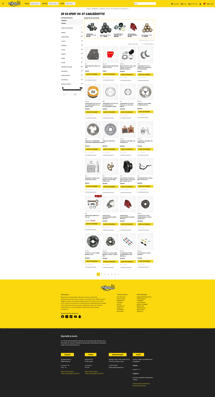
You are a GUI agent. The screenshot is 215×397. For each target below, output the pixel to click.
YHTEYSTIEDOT (121, 299)
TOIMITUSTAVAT (141, 308)
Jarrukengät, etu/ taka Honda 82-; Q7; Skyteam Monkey (127, 105)
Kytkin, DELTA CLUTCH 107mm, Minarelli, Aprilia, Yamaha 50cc (144, 217)
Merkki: (44, 3)
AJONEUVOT (120, 308)
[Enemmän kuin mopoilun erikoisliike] (13, 3)
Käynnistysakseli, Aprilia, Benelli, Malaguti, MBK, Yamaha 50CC (110, 180)
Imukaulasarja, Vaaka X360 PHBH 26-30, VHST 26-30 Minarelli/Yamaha (128, 67)
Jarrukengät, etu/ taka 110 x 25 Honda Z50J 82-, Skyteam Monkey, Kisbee (110, 105)
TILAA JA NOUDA (141, 302)
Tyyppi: (27, 3)
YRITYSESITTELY (121, 297)
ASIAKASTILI (140, 311)
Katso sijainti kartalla (67, 371)
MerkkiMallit (95, 8)
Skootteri (102, 8)
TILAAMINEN (140, 300)
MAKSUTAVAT (140, 306)
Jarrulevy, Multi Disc (109, 141)
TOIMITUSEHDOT (141, 299)
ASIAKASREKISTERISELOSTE (144, 297)
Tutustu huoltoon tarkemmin (141, 383)
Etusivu (89, 8)
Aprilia (108, 8)
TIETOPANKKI (120, 309)
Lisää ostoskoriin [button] (92, 74)
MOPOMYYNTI (120, 300)
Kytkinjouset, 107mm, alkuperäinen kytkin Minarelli (126, 254)
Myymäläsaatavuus (91, 80)
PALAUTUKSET (140, 309)
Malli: (62, 3)
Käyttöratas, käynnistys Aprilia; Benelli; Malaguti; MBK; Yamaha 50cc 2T (127, 180)
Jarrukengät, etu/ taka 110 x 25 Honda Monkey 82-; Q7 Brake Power (93, 105)
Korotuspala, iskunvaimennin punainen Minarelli (127, 217)
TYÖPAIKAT (120, 302)
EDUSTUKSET (120, 311)
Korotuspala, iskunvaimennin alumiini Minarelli (109, 217)
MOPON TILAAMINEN (142, 304)
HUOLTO (119, 304)
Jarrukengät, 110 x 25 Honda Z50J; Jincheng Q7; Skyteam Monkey (144, 67)
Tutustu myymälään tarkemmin (70, 373)
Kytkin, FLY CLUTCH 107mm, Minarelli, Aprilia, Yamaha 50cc (110, 254)
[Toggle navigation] (3, 4)
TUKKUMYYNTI (121, 306)
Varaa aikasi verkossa (139, 385)
